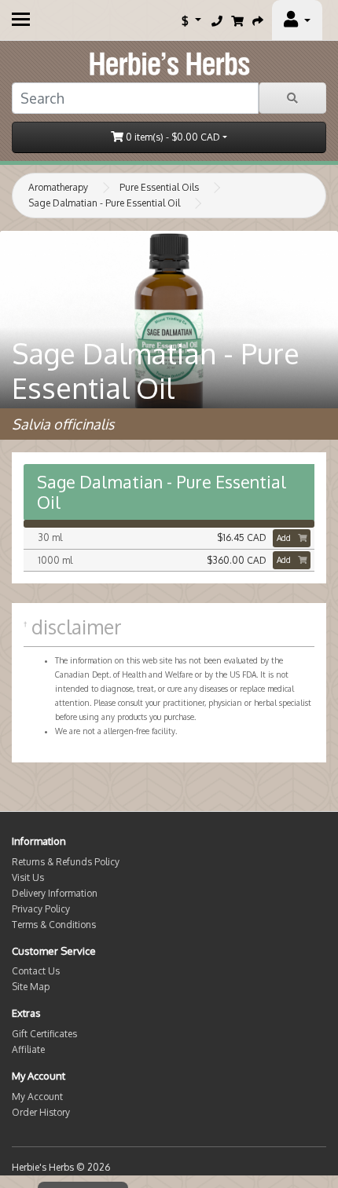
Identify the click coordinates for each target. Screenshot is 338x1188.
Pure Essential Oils (159, 187)
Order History (41, 1112)
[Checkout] (257, 20)
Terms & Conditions (54, 924)
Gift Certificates (44, 1034)
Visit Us (28, 877)
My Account (37, 1096)
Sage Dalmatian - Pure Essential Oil (104, 203)
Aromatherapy (58, 187)
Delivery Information (54, 893)
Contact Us (36, 971)
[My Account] (297, 20)
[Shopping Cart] (237, 20)
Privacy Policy (41, 909)
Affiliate (28, 1049)
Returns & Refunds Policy (65, 862)
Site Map (31, 986)
